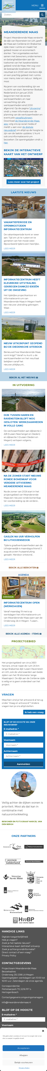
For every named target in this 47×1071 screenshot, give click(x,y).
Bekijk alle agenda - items (23, 634)
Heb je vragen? (9, 940)
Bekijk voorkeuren (23, 1062)
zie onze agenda (34, 981)
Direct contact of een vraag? (16, 952)
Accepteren (23, 1048)
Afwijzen (23, 1055)
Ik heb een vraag (34, 712)
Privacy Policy (24, 1068)
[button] (43, 1031)
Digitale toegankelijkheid (15, 937)
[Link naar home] (9, 6)
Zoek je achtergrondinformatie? (18, 949)
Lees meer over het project (23, 182)
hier (6, 143)
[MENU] (42, 5)
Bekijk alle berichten (23, 567)
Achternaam (11, 751)
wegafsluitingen (23, 118)
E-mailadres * (11, 729)
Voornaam (9, 740)
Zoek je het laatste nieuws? (16, 943)
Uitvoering (35, 108)
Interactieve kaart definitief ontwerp (21, 946)
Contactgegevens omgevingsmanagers (22, 997)
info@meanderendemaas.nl (16, 1002)
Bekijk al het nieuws (22, 377)
